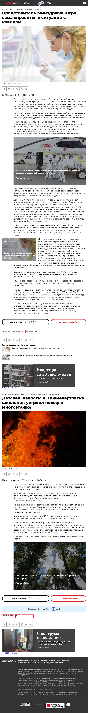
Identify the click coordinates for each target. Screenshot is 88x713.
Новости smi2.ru (9, 388)
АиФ (16, 468)
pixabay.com (16, 83)
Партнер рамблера (37, 704)
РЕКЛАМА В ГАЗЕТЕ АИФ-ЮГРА (59, 660)
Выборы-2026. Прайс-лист (27, 663)
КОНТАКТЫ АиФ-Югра (25, 660)
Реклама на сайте (40, 660)
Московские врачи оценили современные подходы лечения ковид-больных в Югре (47, 172)
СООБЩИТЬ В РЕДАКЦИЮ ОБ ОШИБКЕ (50, 663)
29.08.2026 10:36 (7, 394)
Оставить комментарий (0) (68, 322)
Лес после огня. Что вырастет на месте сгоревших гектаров (47, 577)
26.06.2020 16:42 (7, 9)
